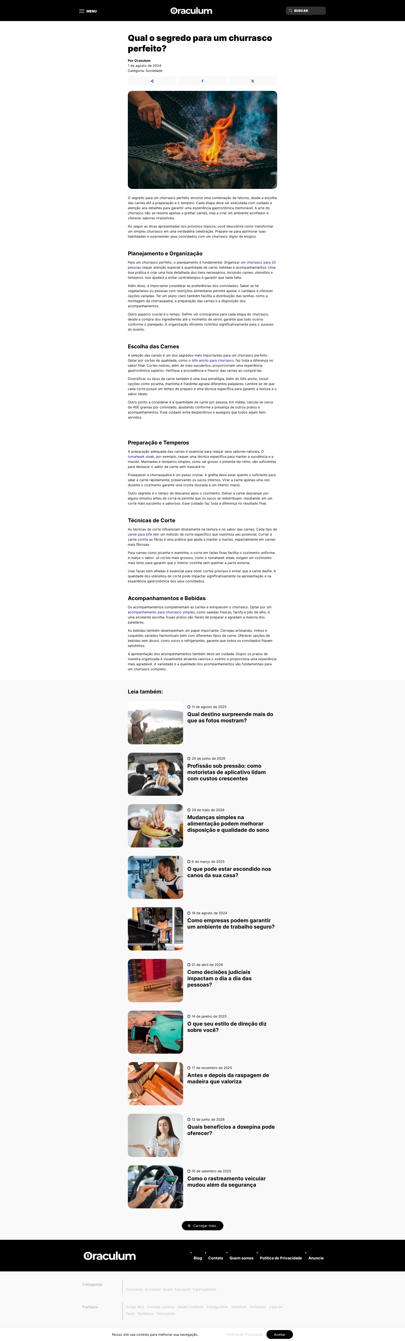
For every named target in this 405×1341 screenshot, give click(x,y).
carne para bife (140, 534)
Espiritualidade (204, 1289)
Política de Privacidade (281, 1258)
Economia (153, 1289)
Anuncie (316, 1258)
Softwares (258, 1307)
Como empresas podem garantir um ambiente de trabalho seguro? (231, 923)
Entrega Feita (217, 1307)
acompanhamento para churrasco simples (161, 612)
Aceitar (279, 1334)
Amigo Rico (135, 1307)
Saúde (168, 1289)
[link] (109, 1255)
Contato (215, 1258)
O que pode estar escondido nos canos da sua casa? (229, 872)
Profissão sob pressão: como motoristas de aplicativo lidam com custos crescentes (226, 772)
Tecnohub (239, 1307)
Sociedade (134, 1289)
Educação (183, 1289)
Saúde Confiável (190, 1307)
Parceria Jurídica (160, 1307)
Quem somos (242, 1258)
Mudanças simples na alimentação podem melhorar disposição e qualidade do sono (228, 823)
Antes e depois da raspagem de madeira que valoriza (228, 1078)
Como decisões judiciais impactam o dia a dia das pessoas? (219, 978)
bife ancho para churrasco (213, 360)
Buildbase (146, 1313)
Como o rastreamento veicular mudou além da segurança (226, 1181)
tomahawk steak (141, 456)
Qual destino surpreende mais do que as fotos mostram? (230, 717)
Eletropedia (166, 1313)
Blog (198, 1258)
